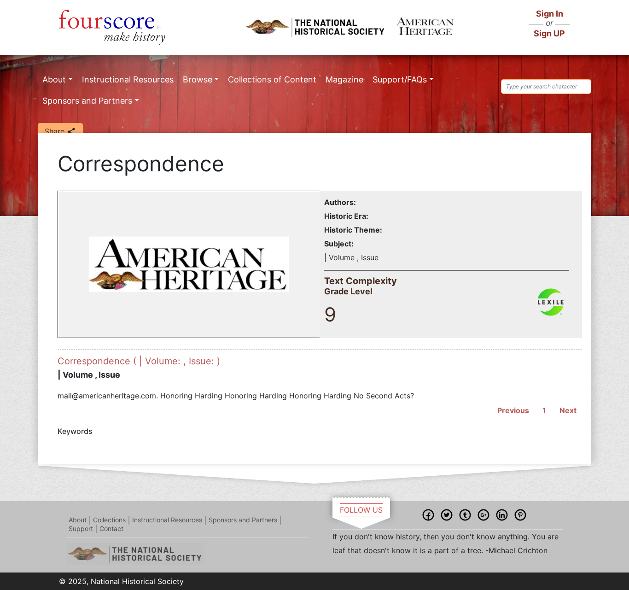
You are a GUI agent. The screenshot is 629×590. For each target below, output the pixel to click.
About (54, 79)
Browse (197, 79)
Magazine (344, 79)
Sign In (549, 13)
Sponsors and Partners (87, 100)
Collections (109, 520)
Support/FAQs (400, 79)
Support (81, 528)
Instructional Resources (128, 79)
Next (568, 410)
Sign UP (549, 33)
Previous (513, 410)
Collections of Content (272, 79)
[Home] (112, 27)
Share (56, 131)
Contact (111, 528)
